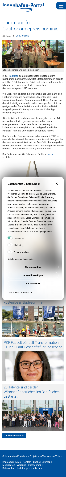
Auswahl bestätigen (33, 275)
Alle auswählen (33, 283)
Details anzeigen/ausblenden (21, 259)
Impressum (26, 292)
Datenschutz (13, 292)
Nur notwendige (33, 267)
